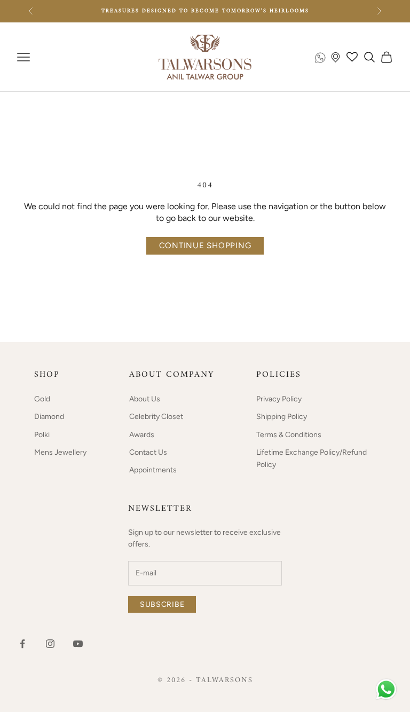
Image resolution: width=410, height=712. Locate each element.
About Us (144, 399)
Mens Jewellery (60, 452)
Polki (42, 434)
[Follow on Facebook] (22, 643)
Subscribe (162, 604)
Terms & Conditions (288, 434)
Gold (42, 399)
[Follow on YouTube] (78, 643)
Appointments (153, 469)
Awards (141, 434)
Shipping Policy (281, 416)
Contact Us (148, 452)
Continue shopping (205, 245)
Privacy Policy (279, 399)
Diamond (49, 416)
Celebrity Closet (156, 416)
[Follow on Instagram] (50, 643)
